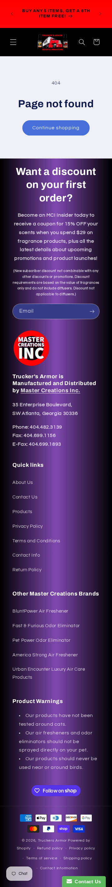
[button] (13, 42)
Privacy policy (82, 848)
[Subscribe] (92, 311)
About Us (22, 482)
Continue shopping (56, 127)
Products (22, 511)
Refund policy (50, 848)
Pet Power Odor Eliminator (41, 640)
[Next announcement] (100, 14)
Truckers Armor (52, 840)
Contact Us (24, 497)
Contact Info (26, 555)
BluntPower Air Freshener (40, 611)
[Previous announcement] (12, 14)
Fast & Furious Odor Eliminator (46, 625)
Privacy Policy (27, 526)
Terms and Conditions (36, 541)
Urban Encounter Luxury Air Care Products (48, 673)
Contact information (59, 868)
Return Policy (26, 570)
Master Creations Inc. (50, 390)
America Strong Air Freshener (45, 655)
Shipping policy (77, 858)
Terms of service (42, 858)
